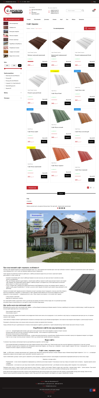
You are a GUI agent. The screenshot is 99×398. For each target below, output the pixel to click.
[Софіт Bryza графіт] (37, 118)
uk (50, 396)
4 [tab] (62, 208)
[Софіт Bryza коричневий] (37, 154)
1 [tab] (57, 208)
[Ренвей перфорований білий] (85, 42)
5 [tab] (64, 208)
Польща (8, 78)
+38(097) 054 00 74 (55, 10)
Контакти (81, 19)
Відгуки (73, 19)
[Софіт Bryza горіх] (85, 78)
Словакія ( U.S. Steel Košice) (13, 83)
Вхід (94, 1)
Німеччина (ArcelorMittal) (12, 75)
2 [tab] (59, 208)
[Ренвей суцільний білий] (37, 79)
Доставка (46, 19)
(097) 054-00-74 (41, 383)
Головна (29, 19)
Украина (8, 88)
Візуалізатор (91, 28)
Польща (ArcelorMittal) (12, 80)
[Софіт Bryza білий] (61, 80)
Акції (61, 19)
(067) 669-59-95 (50, 383)
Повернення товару (49, 392)
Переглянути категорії (13, 19)
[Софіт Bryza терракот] (61, 154)
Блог (67, 19)
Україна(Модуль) (10, 85)
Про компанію (37, 19)
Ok (19, 65)
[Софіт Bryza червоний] (85, 156)
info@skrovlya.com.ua (11, 1)
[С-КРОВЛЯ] (12, 10)
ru (48, 396)
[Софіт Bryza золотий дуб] (85, 118)
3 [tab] (61, 208)
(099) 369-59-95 (59, 383)
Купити (44, 65)
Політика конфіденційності (49, 391)
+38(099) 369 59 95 (55, 11)
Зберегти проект (91, 211)
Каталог (32, 28)
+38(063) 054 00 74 (55, 13)
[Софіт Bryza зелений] (61, 116)
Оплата (54, 19)
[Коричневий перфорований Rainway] (61, 42)
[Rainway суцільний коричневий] (37, 42)
